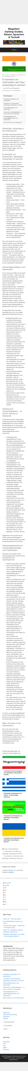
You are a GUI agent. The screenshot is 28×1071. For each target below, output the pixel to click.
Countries (6, 1049)
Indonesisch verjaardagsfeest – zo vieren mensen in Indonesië (13, 112)
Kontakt (5, 1018)
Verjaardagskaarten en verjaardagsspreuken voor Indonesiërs (11, 118)
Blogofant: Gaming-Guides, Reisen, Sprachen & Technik (14, 33)
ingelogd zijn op (13, 870)
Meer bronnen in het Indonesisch (13, 122)
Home (3, 74)
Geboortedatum (13, 849)
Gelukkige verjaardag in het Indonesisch (11, 99)
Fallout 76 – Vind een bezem (12, 919)
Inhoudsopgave (8, 96)
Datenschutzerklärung (10, 1014)
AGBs (6, 1029)
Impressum (6, 1012)
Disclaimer (6, 1016)
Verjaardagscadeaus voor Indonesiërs (11, 108)
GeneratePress (13, 1059)
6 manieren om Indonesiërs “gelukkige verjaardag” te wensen (13, 104)
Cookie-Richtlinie (8, 1025)
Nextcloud (6, 1042)
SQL (4, 1045)
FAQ (4, 1044)
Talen (7, 74)
